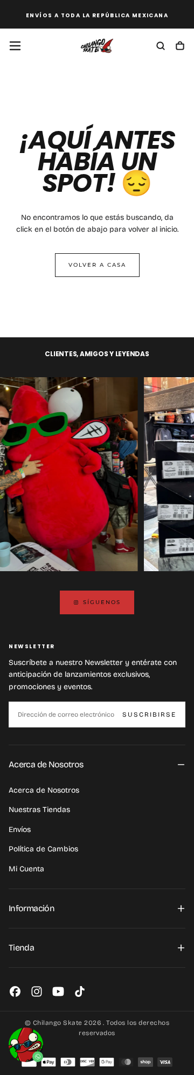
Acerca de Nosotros (44, 790)
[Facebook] (15, 991)
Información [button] (31, 908)
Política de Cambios (43, 849)
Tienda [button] (21, 947)
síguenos (102, 602)
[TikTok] (79, 991)
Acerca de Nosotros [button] (46, 764)
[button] (15, 45)
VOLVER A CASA (97, 264)
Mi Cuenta (26, 868)
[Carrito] (180, 47)
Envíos (20, 829)
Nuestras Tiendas (39, 809)
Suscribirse (149, 714)
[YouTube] (58, 991)
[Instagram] (36, 991)
